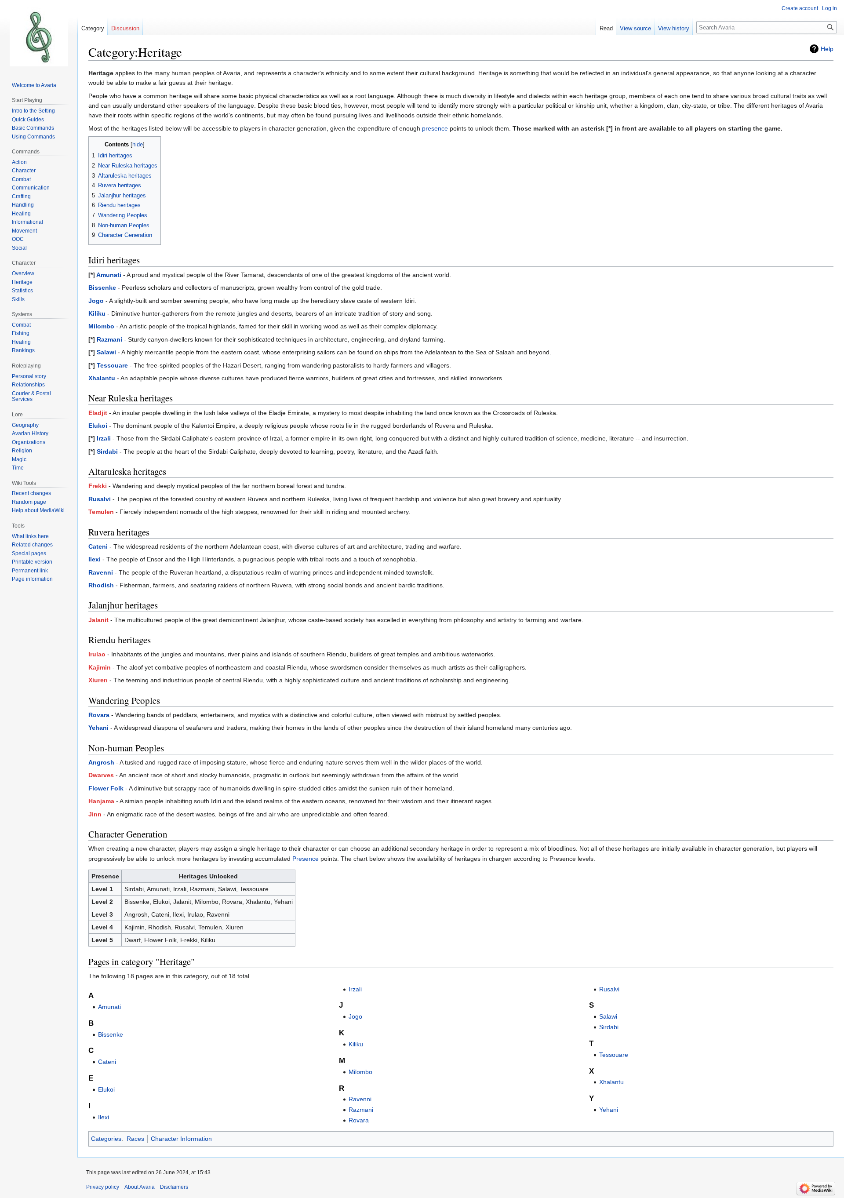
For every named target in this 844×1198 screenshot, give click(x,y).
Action (19, 162)
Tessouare (112, 365)
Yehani (98, 727)
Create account (800, 8)
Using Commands (33, 137)
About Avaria (139, 1187)
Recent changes (31, 493)
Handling (23, 205)
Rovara (98, 714)
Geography (25, 425)
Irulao (97, 654)
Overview (23, 273)
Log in (829, 8)
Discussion (125, 28)
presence (435, 128)
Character (24, 171)
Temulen (101, 511)
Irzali (104, 438)
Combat (21, 179)
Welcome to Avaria (34, 85)
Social (19, 248)
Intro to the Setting (33, 111)
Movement (24, 231)
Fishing (20, 333)
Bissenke (102, 287)
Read (606, 28)
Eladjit (97, 412)
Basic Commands (33, 128)
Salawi (106, 352)
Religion (22, 451)
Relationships (28, 385)
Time (18, 468)
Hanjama (101, 801)
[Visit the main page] (39, 35)
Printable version (32, 562)
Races (135, 1138)
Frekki (97, 485)
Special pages (29, 553)
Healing (21, 214)
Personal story (29, 376)
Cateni (98, 546)
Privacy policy (102, 1187)
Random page (29, 502)
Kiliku (97, 313)
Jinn (95, 814)
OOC (18, 239)
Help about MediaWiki (38, 510)
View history (673, 28)
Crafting (21, 196)
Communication (31, 188)
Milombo (101, 326)
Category (92, 28)
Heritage (22, 282)
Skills (18, 299)
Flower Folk (106, 788)
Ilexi (94, 559)
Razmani (109, 339)
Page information (32, 579)
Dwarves (101, 775)
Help (827, 48)
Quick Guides (28, 120)
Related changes (32, 545)
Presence (305, 858)
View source (635, 28)
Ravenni (100, 572)
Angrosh (101, 762)
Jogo (96, 300)
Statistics (22, 291)
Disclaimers (174, 1187)
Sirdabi (107, 451)
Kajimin (99, 667)
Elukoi (97, 425)
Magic (19, 459)
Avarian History (30, 433)
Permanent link (30, 571)
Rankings (23, 350)
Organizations (28, 442)
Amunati (108, 274)
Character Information (181, 1138)
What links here (30, 536)
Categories (106, 1138)
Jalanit (98, 619)
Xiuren (98, 680)
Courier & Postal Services (31, 396)
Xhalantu (101, 378)
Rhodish (101, 585)
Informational (27, 222)
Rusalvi (99, 499)
